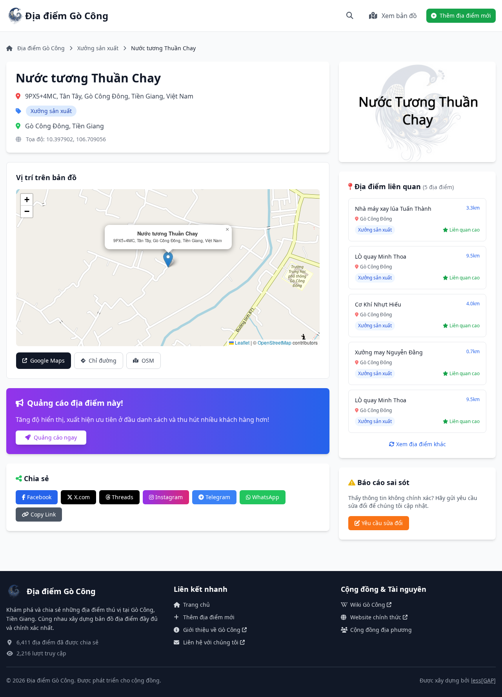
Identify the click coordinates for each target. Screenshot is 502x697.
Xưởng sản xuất (97, 48)
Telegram (217, 497)
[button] (168, 260)
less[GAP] (483, 680)
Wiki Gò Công (367, 604)
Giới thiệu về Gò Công (211, 629)
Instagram (168, 497)
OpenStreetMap (274, 342)
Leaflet (241, 342)
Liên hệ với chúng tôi (210, 642)
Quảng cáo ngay (54, 437)
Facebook (38, 497)
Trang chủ (196, 604)
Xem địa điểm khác (420, 444)
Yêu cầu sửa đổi (381, 523)
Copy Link (42, 514)
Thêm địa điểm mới (209, 617)
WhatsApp (265, 497)
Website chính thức (375, 617)
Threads (121, 497)
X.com (81, 497)
